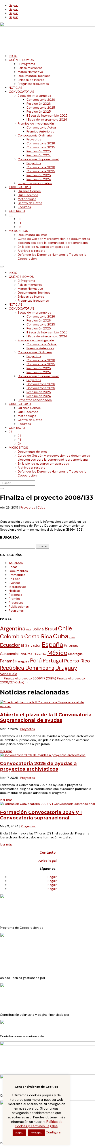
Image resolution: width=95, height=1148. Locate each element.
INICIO (13, 56)
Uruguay (66, 667)
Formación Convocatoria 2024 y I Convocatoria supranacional (41, 815)
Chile (65, 628)
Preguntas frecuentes (33, 84)
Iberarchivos (18, 587)
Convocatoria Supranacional (38, 159)
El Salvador (31, 645)
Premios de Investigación (36, 123)
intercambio (39, 654)
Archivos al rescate (31, 251)
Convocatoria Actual (42, 127)
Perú (36, 660)
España (52, 644)
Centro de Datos (30, 203)
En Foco (15, 579)
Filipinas (71, 645)
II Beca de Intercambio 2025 (47, 115)
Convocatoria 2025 (41, 108)
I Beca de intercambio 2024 (47, 119)
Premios (15, 599)
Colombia (11, 636)
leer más (6, 751)
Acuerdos (16, 563)
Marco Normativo (30, 72)
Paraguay (22, 661)
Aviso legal (47, 861)
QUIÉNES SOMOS (21, 60)
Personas (15, 595)
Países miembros (30, 68)
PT (19, 223)
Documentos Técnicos (34, 76)
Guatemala (9, 653)
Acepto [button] (19, 1132)
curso (72, 637)
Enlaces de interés (31, 80)
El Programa (26, 64)
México (57, 653)
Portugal (53, 660)
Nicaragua (75, 654)
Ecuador (10, 644)
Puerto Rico (77, 661)
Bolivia (38, 629)
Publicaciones (19, 607)
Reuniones (16, 611)
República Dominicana (27, 667)
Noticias (15, 591)
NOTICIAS (15, 88)
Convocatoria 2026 (41, 100)
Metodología (27, 199)
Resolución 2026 (39, 104)
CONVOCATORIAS (21, 92)
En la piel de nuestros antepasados (43, 247)
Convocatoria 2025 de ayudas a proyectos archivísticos (38, 766)
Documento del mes (33, 235)
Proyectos (34, 139)
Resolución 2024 (39, 155)
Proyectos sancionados (35, 183)
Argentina (12, 628)
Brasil (51, 628)
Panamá (7, 661)
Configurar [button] (54, 1132)
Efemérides (17, 575)
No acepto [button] (36, 1132)
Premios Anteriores (40, 131)
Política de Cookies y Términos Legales (39, 1124)
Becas (13, 567)
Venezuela (8, 673)
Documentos (18, 571)
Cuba (41, 507)
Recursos (24, 207)
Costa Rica (38, 636)
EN (19, 227)
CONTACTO (17, 211)
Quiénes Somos (29, 191)
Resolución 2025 (39, 111)
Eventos (15, 583)
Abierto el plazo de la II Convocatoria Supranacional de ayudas (45, 717)
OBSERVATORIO (20, 187)
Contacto (48, 853)
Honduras (25, 654)
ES (11, 215)
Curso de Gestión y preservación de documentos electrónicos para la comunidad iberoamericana (54, 241)
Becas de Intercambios (34, 96)
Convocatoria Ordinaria (35, 135)
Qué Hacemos (28, 195)
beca (29, 629)
